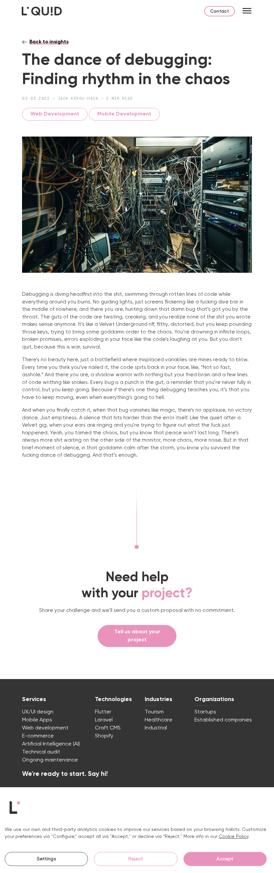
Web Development (54, 114)
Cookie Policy (233, 836)
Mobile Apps (37, 720)
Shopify (104, 736)
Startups (205, 712)
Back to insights (48, 41)
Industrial (156, 728)
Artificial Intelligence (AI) (51, 744)
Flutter (103, 712)
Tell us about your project (137, 636)
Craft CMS (108, 728)
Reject (135, 859)
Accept (225, 859)
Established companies (223, 720)
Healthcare (158, 720)
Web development (45, 728)
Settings (46, 859)
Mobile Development (124, 114)
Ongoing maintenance (50, 760)
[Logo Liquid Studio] (42, 11)
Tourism (154, 712)
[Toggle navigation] (247, 11)
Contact (219, 11)
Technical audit (41, 752)
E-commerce (38, 736)
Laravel (104, 720)
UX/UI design (37, 712)
